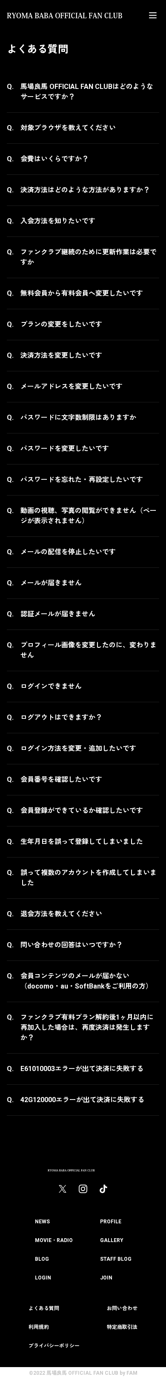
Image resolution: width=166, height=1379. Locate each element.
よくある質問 (44, 1308)
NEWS (42, 1222)
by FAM (128, 1373)
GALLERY (111, 1240)
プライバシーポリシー (54, 1346)
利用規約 (39, 1327)
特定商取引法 (122, 1327)
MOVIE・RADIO (54, 1240)
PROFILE (110, 1222)
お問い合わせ (122, 1308)
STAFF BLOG (116, 1259)
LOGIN (43, 1278)
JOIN (106, 1278)
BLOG (42, 1259)
